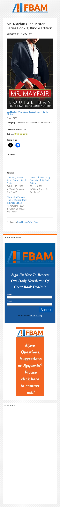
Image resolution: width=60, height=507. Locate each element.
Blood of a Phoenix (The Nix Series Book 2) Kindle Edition (17, 200)
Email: (9, 301)
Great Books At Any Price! (27, 222)
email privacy (36, 315)
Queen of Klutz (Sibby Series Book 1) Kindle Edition (40, 180)
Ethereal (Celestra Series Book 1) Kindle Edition (17, 180)
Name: (9, 294)
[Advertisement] (30, 455)
